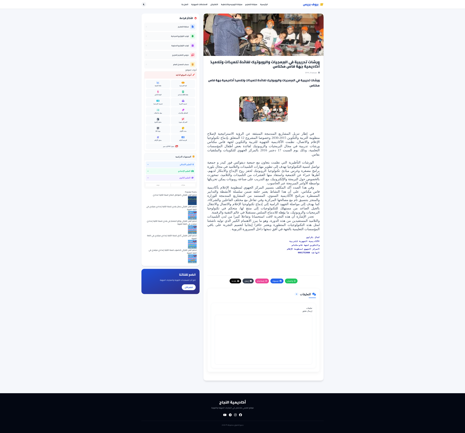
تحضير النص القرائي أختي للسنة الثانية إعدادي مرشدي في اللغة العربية (172, 237)
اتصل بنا (185, 4)
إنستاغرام (260, 281)
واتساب (290, 281)
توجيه (157, 185)
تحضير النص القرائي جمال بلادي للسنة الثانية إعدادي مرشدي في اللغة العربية (171, 208)
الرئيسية (264, 4)
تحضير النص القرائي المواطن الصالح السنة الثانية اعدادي (175, 195)
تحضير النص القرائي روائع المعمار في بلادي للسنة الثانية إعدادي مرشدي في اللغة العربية (172, 222)
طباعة (234, 281)
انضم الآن (189, 287)
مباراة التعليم (251, 4)
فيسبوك (275, 281)
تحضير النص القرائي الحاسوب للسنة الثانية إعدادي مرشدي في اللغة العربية (173, 251)
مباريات (183, 185)
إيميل (246, 281)
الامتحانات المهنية (199, 4)
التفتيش (214, 4)
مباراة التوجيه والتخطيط (231, 4)
